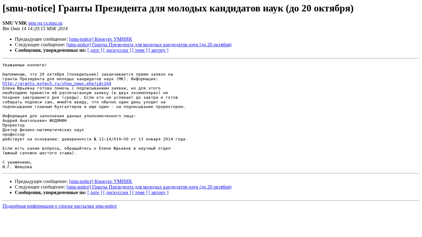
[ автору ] (158, 50)
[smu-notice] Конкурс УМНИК (100, 39)
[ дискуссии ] (117, 50)
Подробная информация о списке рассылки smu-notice (59, 206)
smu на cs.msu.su (45, 23)
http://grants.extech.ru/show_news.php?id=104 (56, 83)
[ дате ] (94, 50)
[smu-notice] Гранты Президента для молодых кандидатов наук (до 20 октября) (148, 44)
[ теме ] (139, 50)
